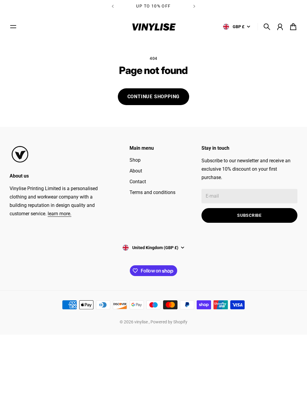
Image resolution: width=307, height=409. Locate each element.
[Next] (194, 6)
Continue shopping (153, 96)
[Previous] (113, 6)
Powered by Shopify (169, 321)
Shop (135, 160)
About (136, 171)
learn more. (59, 213)
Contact (138, 181)
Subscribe (249, 215)
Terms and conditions (152, 192)
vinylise (141, 321)
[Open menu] (13, 27)
